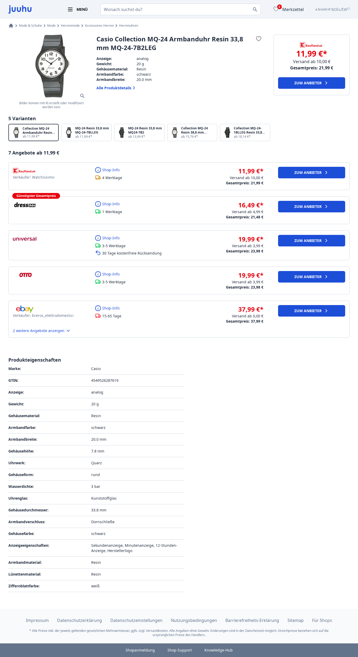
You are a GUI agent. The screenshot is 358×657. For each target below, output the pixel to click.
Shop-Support (179, 650)
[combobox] (180, 9)
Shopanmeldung (140, 650)
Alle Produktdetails (113, 87)
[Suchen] (255, 9)
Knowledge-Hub (218, 650)
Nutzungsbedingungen (194, 620)
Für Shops (322, 620)
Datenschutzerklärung (79, 620)
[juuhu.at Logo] (31, 9)
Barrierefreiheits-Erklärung (252, 620)
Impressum (37, 620)
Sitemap (296, 620)
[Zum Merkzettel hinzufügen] (258, 38)
